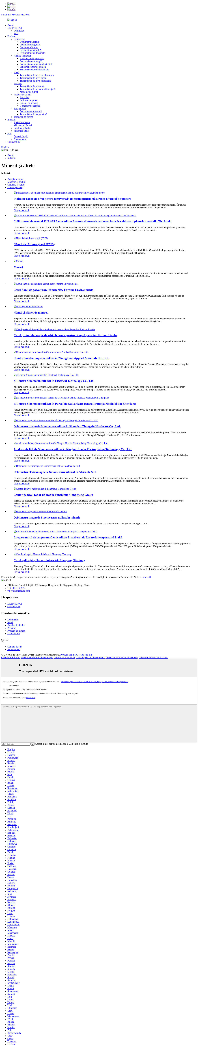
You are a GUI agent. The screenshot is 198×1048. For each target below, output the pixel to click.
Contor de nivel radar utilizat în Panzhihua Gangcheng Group (53, 494)
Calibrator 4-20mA (10, 657)
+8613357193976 (16, 588)
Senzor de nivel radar (64, 657)
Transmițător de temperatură (33, 114)
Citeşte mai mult (21, 210)
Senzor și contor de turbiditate (34, 69)
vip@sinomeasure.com (18, 590)
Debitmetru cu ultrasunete (32, 53)
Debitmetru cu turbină (30, 50)
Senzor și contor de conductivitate (36, 64)
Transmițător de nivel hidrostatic (35, 80)
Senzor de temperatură (31, 111)
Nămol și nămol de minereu (31, 312)
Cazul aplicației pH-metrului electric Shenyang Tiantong (49, 560)
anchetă (147, 577)
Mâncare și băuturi (23, 125)
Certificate (19, 30)
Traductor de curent (23, 117)
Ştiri (9, 133)
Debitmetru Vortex (29, 47)
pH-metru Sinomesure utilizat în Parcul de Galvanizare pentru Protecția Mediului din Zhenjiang (75, 403)
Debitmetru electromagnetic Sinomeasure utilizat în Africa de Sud (55, 472)
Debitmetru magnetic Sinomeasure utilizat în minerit (47, 517)
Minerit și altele (21, 130)
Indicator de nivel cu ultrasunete (122, 657)
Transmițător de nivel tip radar (90, 657)
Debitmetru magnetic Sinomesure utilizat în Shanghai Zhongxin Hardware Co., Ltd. (67, 426)
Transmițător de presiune (32, 86)
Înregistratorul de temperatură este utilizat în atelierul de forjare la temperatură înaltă (68, 537)
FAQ (16, 33)
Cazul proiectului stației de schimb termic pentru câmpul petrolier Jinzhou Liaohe (65, 335)
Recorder (24, 97)
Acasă (10, 25)
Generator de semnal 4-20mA (153, 657)
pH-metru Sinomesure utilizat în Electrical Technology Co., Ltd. (54, 380)
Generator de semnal (30, 105)
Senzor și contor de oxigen (33, 66)
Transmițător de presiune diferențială (37, 89)
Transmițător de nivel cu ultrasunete (37, 75)
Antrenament (20, 139)
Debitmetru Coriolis (29, 41)
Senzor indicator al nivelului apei (37, 657)
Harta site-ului (85, 654)
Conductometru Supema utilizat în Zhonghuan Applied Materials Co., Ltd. (61, 358)
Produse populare (68, 654)
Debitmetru (19, 39)
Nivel (16, 72)
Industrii (11, 119)
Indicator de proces (29, 100)
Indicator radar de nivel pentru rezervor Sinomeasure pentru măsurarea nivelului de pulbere (72, 198)
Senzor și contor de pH (31, 61)
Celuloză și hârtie (22, 128)
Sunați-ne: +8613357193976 (15, 14)
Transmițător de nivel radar (33, 78)
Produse (11, 36)
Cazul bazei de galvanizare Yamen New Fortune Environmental (54, 289)
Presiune (18, 83)
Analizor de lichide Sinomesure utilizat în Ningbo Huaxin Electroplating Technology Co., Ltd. (73, 449)
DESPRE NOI (14, 28)
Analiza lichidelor (22, 55)
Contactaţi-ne (13, 142)
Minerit (18, 267)
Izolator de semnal (29, 103)
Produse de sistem (22, 94)
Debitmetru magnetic (30, 44)
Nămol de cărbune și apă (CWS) (34, 244)
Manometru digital (29, 92)
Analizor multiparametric (32, 58)
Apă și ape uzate (22, 122)
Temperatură (20, 108)
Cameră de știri (21, 136)
